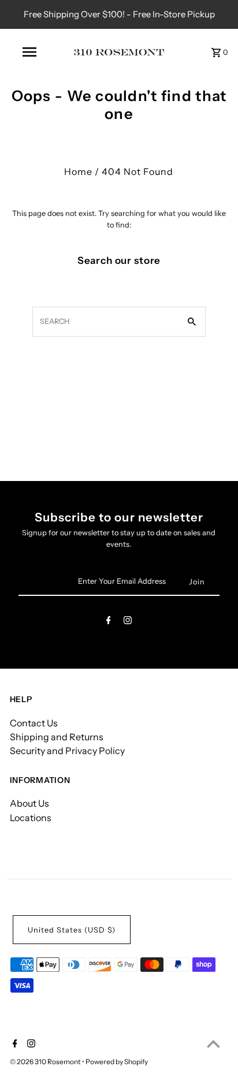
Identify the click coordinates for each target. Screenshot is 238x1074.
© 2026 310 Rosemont (46, 1061)
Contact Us (34, 723)
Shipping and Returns (56, 737)
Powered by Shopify (116, 1061)
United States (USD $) (72, 930)
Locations (30, 817)
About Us (29, 803)
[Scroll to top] (213, 1044)
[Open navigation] (30, 52)
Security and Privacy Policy (67, 750)
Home (78, 171)
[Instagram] (128, 622)
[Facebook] (108, 622)
